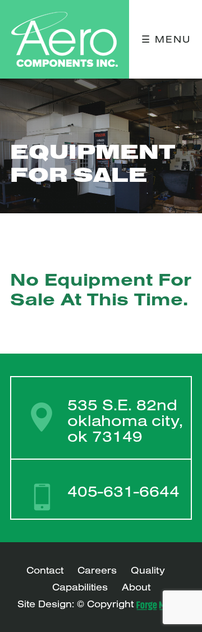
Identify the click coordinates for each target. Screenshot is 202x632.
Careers (97, 570)
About (136, 587)
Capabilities (80, 587)
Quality (148, 570)
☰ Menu (166, 39)
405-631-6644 (123, 491)
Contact (44, 570)
